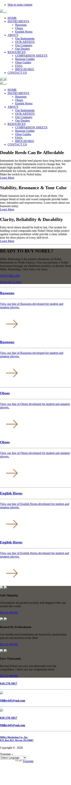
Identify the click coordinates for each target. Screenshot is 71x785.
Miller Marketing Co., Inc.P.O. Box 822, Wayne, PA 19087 (17, 739)
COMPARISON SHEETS (31, 127)
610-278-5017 (8, 683)
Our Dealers (22, 120)
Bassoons (21, 96)
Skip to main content (20, 4)
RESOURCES (17, 124)
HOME (12, 89)
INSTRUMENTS (18, 93)
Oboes (19, 100)
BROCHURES (24, 141)
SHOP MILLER (10, 275)
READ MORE (9, 612)
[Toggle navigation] (5, 12)
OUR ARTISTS (25, 113)
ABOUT (13, 106)
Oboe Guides (23, 134)
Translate (28, 761)
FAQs (18, 137)
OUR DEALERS (10, 282)
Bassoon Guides (25, 130)
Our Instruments (24, 110)
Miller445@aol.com (12, 700)
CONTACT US (17, 144)
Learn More (7, 177)
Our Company (23, 117)
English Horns (23, 103)
